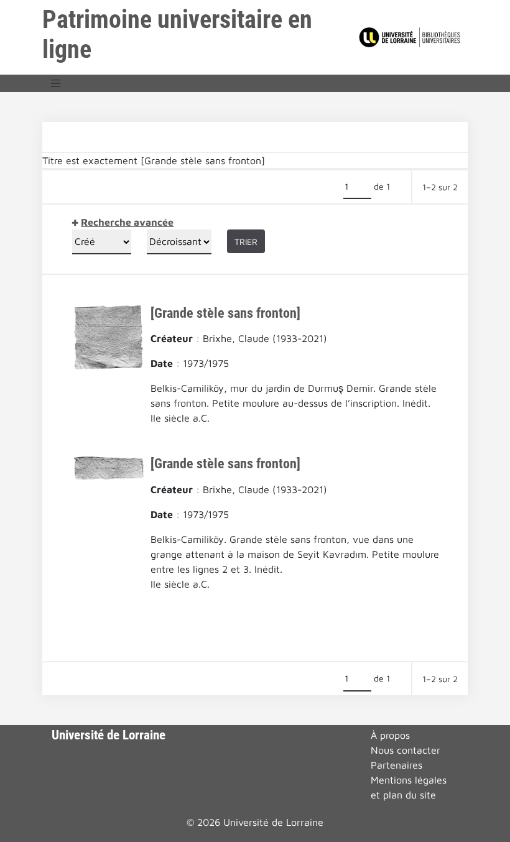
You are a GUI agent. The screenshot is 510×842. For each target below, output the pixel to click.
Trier (245, 241)
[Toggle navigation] (56, 83)
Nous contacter (405, 750)
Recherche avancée (127, 222)
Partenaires (396, 764)
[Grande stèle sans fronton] (225, 313)
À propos (390, 735)
